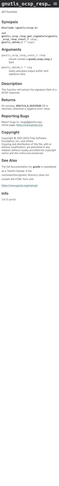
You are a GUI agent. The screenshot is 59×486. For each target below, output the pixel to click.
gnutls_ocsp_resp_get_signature (26, 4)
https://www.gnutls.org (29, 124)
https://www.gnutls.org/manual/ (20, 185)
